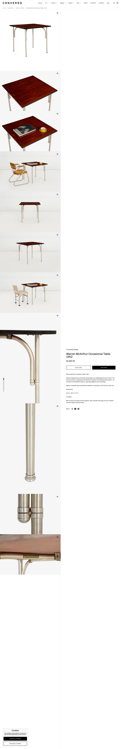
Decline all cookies (15, 743)
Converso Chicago (73, 349)
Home (4, 8)
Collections (11, 8)
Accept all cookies (15, 738)
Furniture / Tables (20, 8)
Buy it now (104, 367)
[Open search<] (114, 3)
